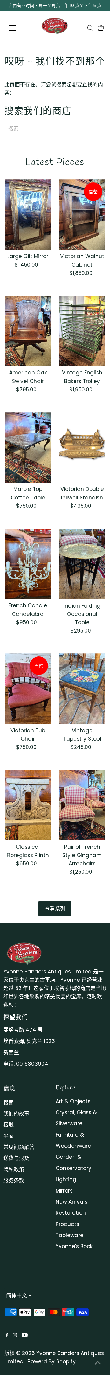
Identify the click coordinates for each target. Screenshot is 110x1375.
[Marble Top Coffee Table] (28, 447)
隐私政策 (13, 1169)
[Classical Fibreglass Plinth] (28, 805)
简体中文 (16, 1295)
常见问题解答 (19, 1147)
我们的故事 (16, 1113)
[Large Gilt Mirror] (28, 214)
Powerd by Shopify (52, 1361)
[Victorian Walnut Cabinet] (82, 214)
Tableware (69, 1235)
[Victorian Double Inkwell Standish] (82, 447)
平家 (8, 1136)
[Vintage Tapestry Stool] (82, 688)
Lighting (66, 1179)
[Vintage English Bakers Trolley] (82, 331)
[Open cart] (101, 28)
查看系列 (55, 908)
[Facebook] (7, 1335)
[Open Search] (90, 28)
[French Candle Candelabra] (28, 564)
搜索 (8, 1102)
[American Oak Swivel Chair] (28, 331)
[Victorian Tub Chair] (28, 688)
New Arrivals (71, 1201)
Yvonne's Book (74, 1246)
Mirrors (64, 1190)
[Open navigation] (16, 28)
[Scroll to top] (98, 1363)
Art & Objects (73, 1101)
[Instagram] (15, 1335)
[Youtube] (24, 1335)
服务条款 (13, 1180)
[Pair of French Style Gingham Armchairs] (82, 805)
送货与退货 (16, 1158)
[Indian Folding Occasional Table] (82, 564)
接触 (8, 1124)
